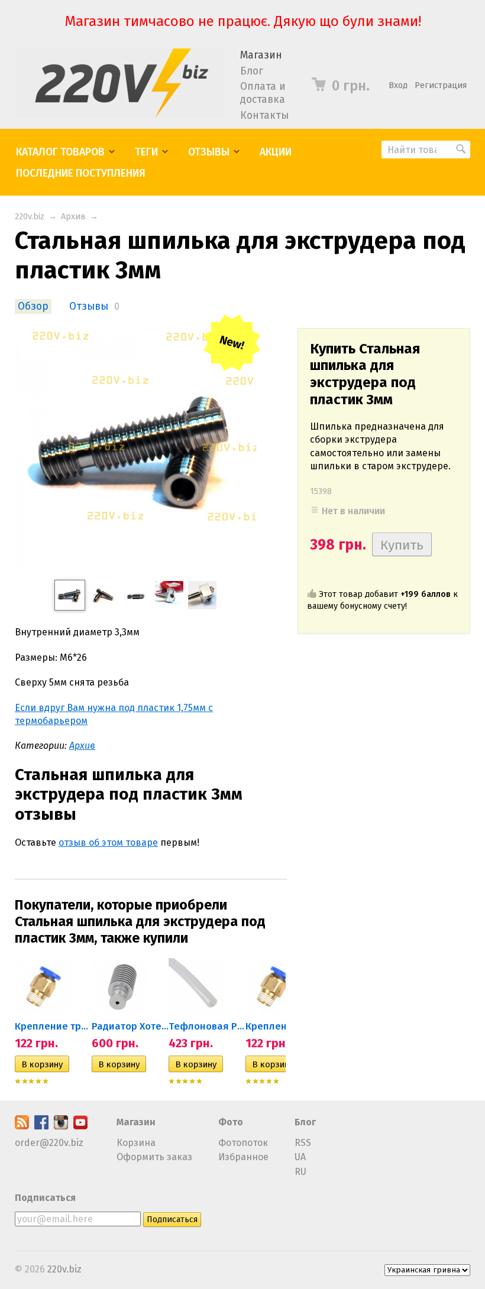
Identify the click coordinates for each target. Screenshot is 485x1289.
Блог (251, 71)
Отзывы (208, 152)
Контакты (264, 115)
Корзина (136, 1142)
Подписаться (45, 1197)
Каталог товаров (60, 152)
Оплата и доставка (263, 93)
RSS (303, 1142)
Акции (276, 152)
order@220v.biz (49, 1142)
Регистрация (441, 85)
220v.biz (29, 217)
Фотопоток (243, 1142)
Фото (230, 1122)
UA (300, 1157)
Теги (146, 152)
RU (300, 1171)
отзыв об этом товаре (108, 842)
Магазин (261, 55)
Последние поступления (81, 173)
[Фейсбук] (41, 1126)
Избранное (243, 1157)
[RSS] (22, 1126)
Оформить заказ (154, 1157)
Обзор (33, 306)
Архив (73, 217)
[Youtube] (80, 1126)
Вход (398, 85)
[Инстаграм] (61, 1126)
